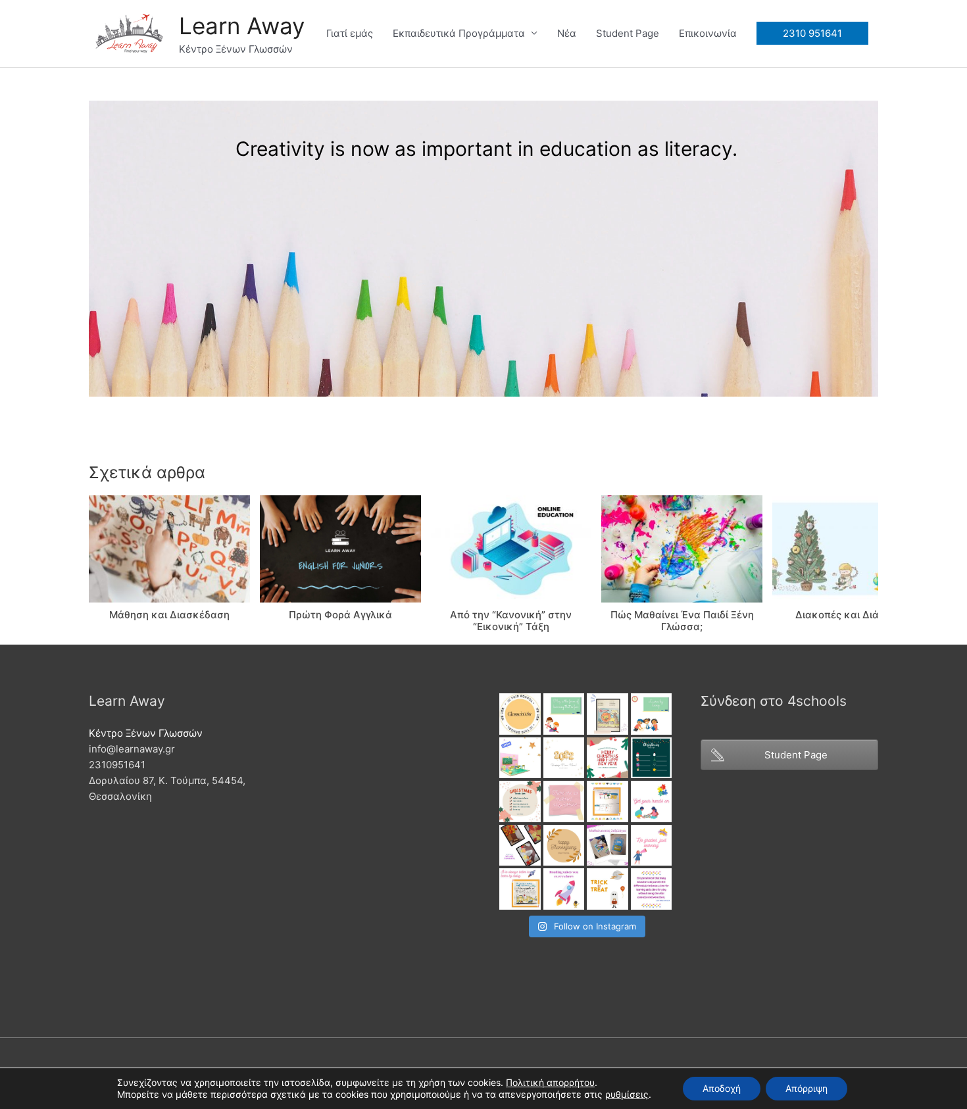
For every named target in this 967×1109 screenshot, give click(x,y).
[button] (627, 1094)
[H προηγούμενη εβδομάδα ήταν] (520, 845)
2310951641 (117, 764)
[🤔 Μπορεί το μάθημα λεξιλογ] (607, 845)
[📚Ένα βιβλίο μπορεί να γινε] (564, 889)
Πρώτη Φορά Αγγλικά (340, 614)
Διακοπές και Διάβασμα (853, 614)
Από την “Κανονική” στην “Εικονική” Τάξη (511, 620)
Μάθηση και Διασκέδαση (169, 614)
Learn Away (242, 25)
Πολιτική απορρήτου (550, 1082)
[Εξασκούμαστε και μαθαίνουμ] (607, 714)
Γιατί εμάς (349, 33)
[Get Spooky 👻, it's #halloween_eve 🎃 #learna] (607, 889)
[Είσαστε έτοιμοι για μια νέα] (520, 758)
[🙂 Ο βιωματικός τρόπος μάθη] (520, 889)
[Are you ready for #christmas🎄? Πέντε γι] (520, 801)
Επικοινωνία (708, 33)
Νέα (566, 33)
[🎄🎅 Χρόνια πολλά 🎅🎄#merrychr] (607, 758)
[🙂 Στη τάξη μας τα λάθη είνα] (564, 801)
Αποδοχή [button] (722, 1088)
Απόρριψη (806, 1088)
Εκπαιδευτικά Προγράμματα (459, 33)
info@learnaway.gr (132, 749)
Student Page (627, 33)
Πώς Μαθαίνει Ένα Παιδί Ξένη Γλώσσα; (682, 620)
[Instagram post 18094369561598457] (520, 714)
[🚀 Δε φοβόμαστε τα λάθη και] (651, 845)
